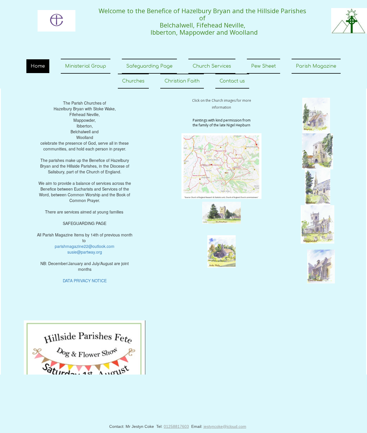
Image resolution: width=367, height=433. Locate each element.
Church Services (212, 66)
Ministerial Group (85, 66)
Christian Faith (182, 81)
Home (38, 66)
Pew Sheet (263, 66)
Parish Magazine (316, 66)
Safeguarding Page (149, 66)
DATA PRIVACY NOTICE (85, 280)
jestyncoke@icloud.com (225, 426)
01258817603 (176, 426)
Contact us (232, 81)
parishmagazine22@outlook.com (84, 246)
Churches (133, 81)
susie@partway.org (84, 252)
